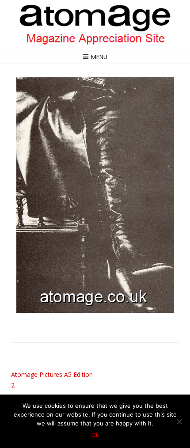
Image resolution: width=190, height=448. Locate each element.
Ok (95, 434)
